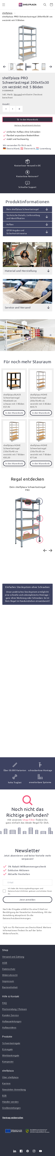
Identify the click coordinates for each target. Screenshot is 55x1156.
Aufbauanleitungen (11, 1021)
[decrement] (6, 109)
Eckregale (7, 1049)
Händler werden (10, 1102)
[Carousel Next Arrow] (50, 66)
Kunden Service (10, 1015)
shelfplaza (7, 13)
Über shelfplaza (10, 1077)
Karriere (6, 1083)
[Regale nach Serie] (27, 800)
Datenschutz (8, 969)
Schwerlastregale (11, 1043)
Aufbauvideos (9, 1027)
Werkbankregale (10, 1055)
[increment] (19, 109)
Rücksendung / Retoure (14, 1009)
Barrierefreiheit (10, 987)
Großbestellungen (11, 1108)
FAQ (4, 1003)
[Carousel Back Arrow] (4, 66)
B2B (4, 1095)
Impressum (8, 981)
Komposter (7, 1061)
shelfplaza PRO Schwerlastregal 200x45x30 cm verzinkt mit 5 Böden (27, 18)
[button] (3, 4)
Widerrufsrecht (9, 975)
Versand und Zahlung (13, 956)
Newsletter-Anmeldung (14, 1089)
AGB (4, 963)
